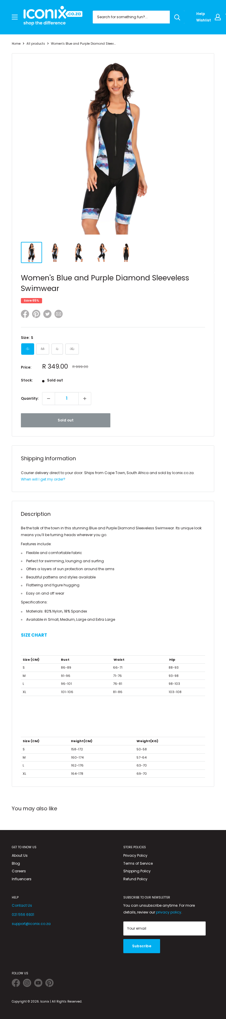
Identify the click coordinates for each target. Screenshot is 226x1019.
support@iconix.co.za (31, 923)
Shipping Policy (137, 871)
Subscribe (141, 945)
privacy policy (168, 912)
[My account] (218, 17)
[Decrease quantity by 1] (48, 398)
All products (35, 43)
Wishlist (203, 20)
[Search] (177, 17)
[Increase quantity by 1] (85, 398)
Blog (16, 863)
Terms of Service (138, 863)
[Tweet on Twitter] (47, 314)
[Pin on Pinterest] (36, 315)
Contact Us (22, 905)
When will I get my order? (43, 479)
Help (200, 13)
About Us (20, 855)
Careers (19, 871)
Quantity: (30, 398)
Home (16, 43)
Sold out (66, 420)
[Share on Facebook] (25, 315)
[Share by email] (58, 315)
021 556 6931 (23, 914)
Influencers (21, 878)
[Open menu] (15, 17)
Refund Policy (135, 878)
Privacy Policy (135, 855)
